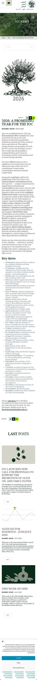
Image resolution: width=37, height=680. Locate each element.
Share (21, 118)
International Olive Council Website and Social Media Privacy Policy (30, 675)
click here (12, 401)
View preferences (18, 668)
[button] (3, 641)
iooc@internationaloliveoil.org (14, 409)
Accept (18, 658)
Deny (18, 663)
